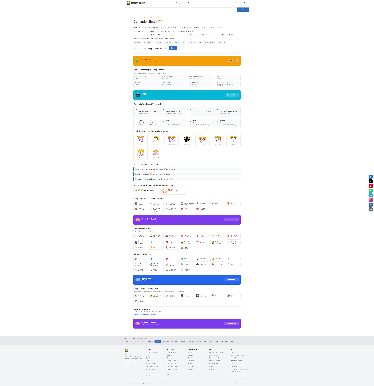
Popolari (223, 3)
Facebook (191, 358)
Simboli (148, 361)
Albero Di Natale (185, 247)
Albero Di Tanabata (154, 203)
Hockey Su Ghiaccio (170, 269)
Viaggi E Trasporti (172, 363)
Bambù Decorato (170, 203)
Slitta (230, 264)
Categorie (179, 3)
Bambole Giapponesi (170, 235)
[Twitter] (130, 362)
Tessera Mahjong (169, 264)
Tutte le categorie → (173, 375)
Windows (191, 361)
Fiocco (184, 208)
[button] (146, 77)
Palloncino (201, 203)
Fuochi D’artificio (139, 203)
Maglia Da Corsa (185, 259)
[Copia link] (371, 205)
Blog (230, 3)
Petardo (216, 203)
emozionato (144, 314)
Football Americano (201, 259)
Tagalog (232, 341)
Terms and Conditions (237, 355)
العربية (212, 341)
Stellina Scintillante (140, 209)
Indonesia (224, 341)
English (128, 341)
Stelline (139, 247)
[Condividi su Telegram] (371, 195)
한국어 (205, 341)
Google (190, 355)
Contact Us (234, 366)
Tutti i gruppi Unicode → (153, 375)
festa (183, 42)
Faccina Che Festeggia (155, 295)
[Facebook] (126, 362)
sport (136, 314)
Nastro (153, 247)
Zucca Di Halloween (186, 242)
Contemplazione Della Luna (187, 203)
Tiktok (190, 372)
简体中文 (191, 341)
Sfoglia (170, 3)
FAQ (244, 3)
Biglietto (216, 235)
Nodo (230, 259)
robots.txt (246, 383)
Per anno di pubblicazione (217, 358)
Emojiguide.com (138, 17)
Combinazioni (203, 3)
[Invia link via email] (371, 209)
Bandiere (148, 355)
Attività (148, 17)
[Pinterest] (134, 362)
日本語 (199, 341)
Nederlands (166, 341)
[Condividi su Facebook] (371, 177)
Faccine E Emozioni (173, 366)
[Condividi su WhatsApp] (371, 191)
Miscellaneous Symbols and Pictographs (225, 84)
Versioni (214, 3)
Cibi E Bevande (172, 372)
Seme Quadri (217, 264)
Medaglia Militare (139, 264)
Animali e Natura (151, 369)
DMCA (232, 363)
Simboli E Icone (172, 361)
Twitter (190, 363)
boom (153, 314)
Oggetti (148, 358)
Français (150, 341)
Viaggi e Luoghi (150, 363)
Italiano (158, 341)
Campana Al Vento (170, 209)
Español (135, 341)
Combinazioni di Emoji (216, 352)
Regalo (231, 203)
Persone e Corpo (151, 352)
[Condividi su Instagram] (371, 200)
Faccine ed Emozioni (152, 366)
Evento (155, 17)
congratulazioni (148, 42)
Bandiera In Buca (217, 259)
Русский (183, 341)
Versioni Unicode (214, 361)
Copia (173, 48)
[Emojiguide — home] (136, 3)
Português (175, 341)
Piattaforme (191, 3)
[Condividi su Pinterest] (371, 186)
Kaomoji (237, 3)
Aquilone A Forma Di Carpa (155, 210)
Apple (190, 352)
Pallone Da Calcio (232, 295)
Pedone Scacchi (154, 269)
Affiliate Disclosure (236, 361)
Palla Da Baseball (139, 269)
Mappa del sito (239, 383)
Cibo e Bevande (151, 372)
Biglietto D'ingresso (201, 209)
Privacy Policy (235, 358)
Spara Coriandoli (139, 295)
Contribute (234, 352)
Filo (153, 259)
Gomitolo (169, 259)
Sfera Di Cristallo (154, 264)
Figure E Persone (172, 352)
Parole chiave (213, 355)
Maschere (185, 264)
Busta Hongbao (200, 235)
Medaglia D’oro (185, 269)
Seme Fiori (201, 264)
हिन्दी (217, 341)
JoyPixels (191, 369)
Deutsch (142, 341)
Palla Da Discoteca (170, 295)
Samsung (191, 366)
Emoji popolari (213, 363)
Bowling (139, 259)
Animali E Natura (172, 369)
